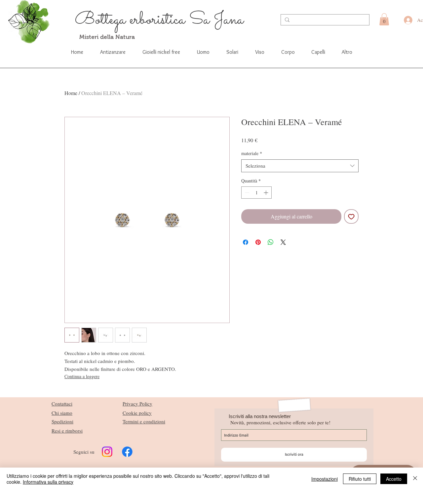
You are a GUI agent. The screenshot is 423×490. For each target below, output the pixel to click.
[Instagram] (107, 452)
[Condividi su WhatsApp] (271, 242)
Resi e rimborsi (67, 430)
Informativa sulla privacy (48, 481)
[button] (384, 19)
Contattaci (62, 403)
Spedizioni (62, 421)
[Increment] (266, 192)
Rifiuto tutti (360, 478)
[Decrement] (246, 192)
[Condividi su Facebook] (246, 242)
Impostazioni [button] (324, 478)
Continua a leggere (81, 376)
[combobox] (300, 165)
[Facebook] (127, 452)
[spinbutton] (256, 192)
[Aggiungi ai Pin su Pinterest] (258, 242)
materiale (251, 153)
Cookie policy (137, 412)
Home (70, 92)
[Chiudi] (415, 479)
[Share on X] (283, 242)
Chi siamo (62, 412)
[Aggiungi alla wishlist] (351, 216)
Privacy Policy (137, 403)
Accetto (394, 478)
